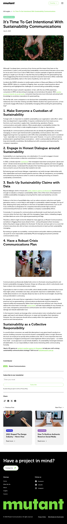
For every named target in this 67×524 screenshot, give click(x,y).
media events (31, 305)
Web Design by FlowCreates (56, 517)
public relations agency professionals (39, 190)
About (5, 487)
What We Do (6, 484)
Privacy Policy (42, 517)
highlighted (24, 161)
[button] (53, 3)
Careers (5, 494)
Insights (5, 490)
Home (5, 481)
